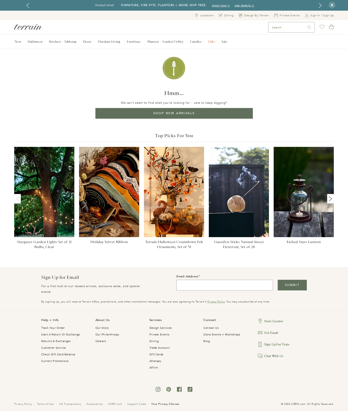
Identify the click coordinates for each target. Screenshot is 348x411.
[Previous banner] (27, 5)
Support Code (136, 404)
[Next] (329, 199)
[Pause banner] (332, 5)
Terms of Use (45, 404)
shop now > (221, 5)
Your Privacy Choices (165, 404)
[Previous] (18, 199)
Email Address (187, 276)
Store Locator (273, 321)
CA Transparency (70, 404)
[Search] (309, 27)
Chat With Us (273, 356)
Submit (292, 285)
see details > (244, 5)
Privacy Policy (216, 301)
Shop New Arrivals (174, 113)
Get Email (271, 332)
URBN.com (115, 404)
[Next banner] (320, 5)
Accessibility (94, 404)
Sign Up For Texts (276, 344)
